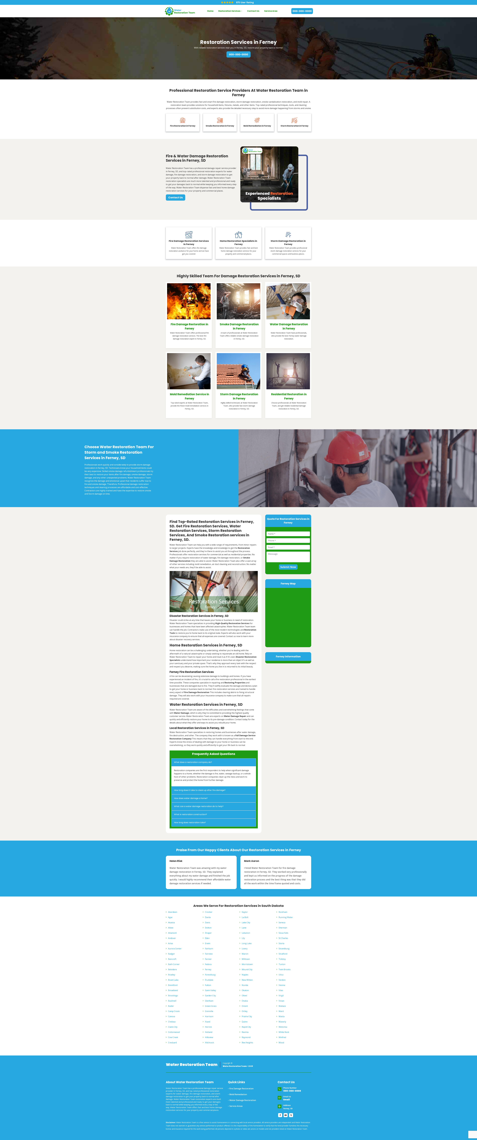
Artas (170, 943)
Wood (281, 1042)
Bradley (171, 974)
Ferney (208, 969)
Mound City (247, 969)
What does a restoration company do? (193, 762)
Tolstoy (282, 959)
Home (210, 11)
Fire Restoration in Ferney (182, 126)
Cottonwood (174, 1032)
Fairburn (209, 948)
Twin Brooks (285, 969)
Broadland (173, 990)
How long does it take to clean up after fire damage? (199, 790)
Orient (245, 1006)
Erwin (207, 943)
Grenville (209, 1011)
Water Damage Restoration (242, 1100)
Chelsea (171, 1021)
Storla (281, 943)
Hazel (207, 1021)
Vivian (281, 1000)
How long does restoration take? (190, 822)
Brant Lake (173, 980)
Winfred (282, 1037)
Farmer (208, 959)
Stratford (283, 953)
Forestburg (210, 974)
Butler (171, 1006)
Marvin (245, 953)
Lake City (246, 922)
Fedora (208, 964)
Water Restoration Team (192, 1064)
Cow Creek (173, 1037)
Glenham (209, 1000)
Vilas (281, 990)
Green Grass (211, 1006)
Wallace (282, 1006)
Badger (171, 953)
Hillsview (209, 1037)
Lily (243, 938)
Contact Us (253, 11)
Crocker (208, 912)
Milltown (246, 959)
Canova (171, 1016)
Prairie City (247, 1016)
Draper (208, 933)
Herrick (208, 1027)
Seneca (282, 922)
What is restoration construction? (190, 814)
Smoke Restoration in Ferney (220, 126)
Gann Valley (210, 990)
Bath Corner (174, 964)
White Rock (284, 1032)
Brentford (172, 985)
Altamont (172, 933)
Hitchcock (209, 1042)
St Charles (283, 938)
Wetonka (283, 1027)
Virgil (281, 995)
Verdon (282, 980)
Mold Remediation (238, 1094)
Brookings (173, 995)
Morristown (247, 964)
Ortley (244, 1011)
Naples (245, 974)
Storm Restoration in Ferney (294, 126)
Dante (208, 917)
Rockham (283, 912)
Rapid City (246, 1027)
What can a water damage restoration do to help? (198, 806)
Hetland (208, 1032)
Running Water (286, 917)
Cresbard (172, 1042)
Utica (281, 974)
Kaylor (245, 912)
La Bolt (245, 917)
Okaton (245, 990)
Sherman (283, 927)
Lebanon (246, 933)
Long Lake (247, 943)
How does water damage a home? (191, 798)
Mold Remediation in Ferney (257, 126)
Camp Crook (174, 1011)
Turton (282, 964)
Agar (170, 917)
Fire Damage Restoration (241, 1088)
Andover (172, 938)
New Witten (247, 980)
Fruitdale (209, 980)
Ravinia (245, 1032)
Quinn (244, 1021)
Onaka (245, 1000)
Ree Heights (247, 1042)
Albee (170, 927)
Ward (281, 1011)
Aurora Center (174, 948)
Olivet (244, 995)
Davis (207, 922)
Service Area (270, 11)
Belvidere (172, 969)
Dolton (208, 927)
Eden (207, 938)
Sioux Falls (283, 933)
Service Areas (236, 1106)
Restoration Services (229, 11)
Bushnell (172, 1000)
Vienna (282, 985)
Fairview (209, 953)
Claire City (172, 1027)
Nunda (245, 985)
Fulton (208, 985)
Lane (244, 927)
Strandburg (284, 948)
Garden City (210, 995)
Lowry (244, 948)
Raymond (246, 1037)
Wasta (281, 1016)
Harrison (209, 1016)
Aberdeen (172, 912)
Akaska (171, 922)
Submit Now (288, 567)
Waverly (282, 1021)
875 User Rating (245, 2)
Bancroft (172, 959)
